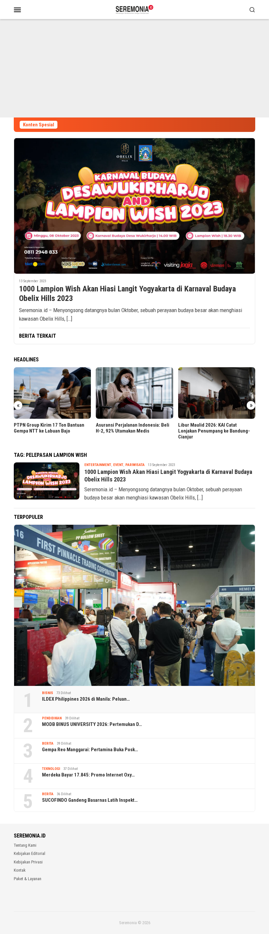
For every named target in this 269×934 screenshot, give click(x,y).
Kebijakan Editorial (29, 853)
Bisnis (47, 693)
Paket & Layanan (27, 878)
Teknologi (51, 769)
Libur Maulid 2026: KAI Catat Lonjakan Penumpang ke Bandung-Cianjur (214, 431)
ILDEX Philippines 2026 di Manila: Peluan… (86, 699)
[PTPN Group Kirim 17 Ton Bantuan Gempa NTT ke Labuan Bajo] (52, 393)
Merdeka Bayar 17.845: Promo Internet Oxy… (88, 775)
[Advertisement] (134, 68)
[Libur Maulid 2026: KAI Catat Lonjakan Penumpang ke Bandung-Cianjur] (216, 393)
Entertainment (97, 465)
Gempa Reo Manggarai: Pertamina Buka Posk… (90, 750)
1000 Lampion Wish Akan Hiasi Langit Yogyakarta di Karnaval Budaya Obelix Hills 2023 (127, 293)
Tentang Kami (25, 845)
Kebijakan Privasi (28, 862)
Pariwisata (135, 465)
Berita (47, 743)
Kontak (20, 870)
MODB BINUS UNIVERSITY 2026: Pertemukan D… (92, 724)
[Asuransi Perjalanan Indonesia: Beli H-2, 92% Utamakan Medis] (134, 393)
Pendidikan (52, 718)
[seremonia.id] (134, 9)
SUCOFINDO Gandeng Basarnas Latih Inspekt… (90, 800)
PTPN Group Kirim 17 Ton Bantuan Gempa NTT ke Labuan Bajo (49, 428)
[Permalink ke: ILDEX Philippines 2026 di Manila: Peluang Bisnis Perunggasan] (134, 605)
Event (118, 465)
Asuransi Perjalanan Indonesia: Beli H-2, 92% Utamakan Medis (132, 428)
